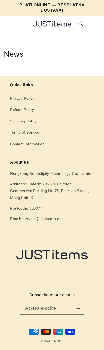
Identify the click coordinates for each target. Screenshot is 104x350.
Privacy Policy (22, 98)
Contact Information (27, 144)
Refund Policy (22, 110)
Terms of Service (24, 132)
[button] (10, 23)
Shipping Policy (23, 121)
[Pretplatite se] (78, 309)
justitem (58, 340)
